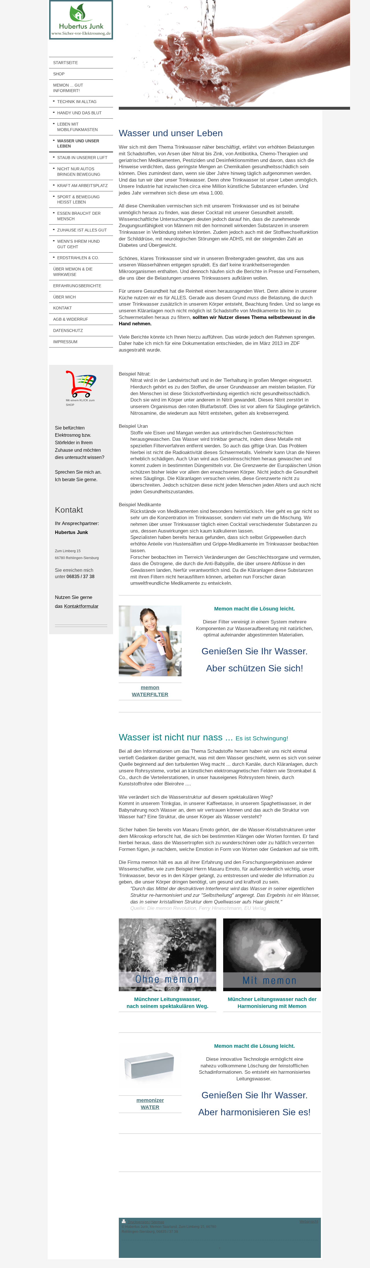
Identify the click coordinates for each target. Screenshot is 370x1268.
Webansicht (308, 1222)
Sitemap (157, 1222)
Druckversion (138, 1222)
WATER (150, 1107)
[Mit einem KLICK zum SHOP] (81, 384)
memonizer (150, 1100)
